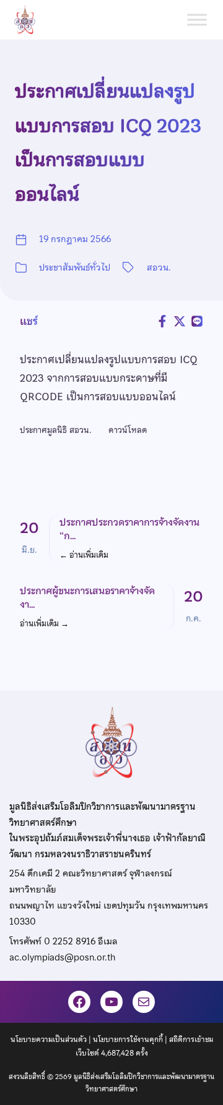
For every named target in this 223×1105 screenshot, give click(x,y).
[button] (111, 538)
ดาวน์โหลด (127, 430)
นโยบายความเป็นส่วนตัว (49, 1039)
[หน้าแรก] (30, 20)
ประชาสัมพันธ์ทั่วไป (74, 267)
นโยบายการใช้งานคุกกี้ (128, 1039)
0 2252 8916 (69, 941)
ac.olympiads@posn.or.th (62, 957)
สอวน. (159, 267)
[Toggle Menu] (197, 19)
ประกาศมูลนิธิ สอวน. (57, 430)
